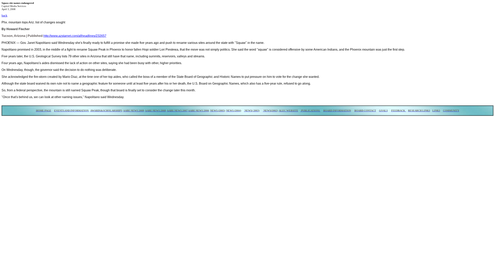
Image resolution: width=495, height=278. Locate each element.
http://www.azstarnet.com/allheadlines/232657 (75, 35)
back (4, 15)
